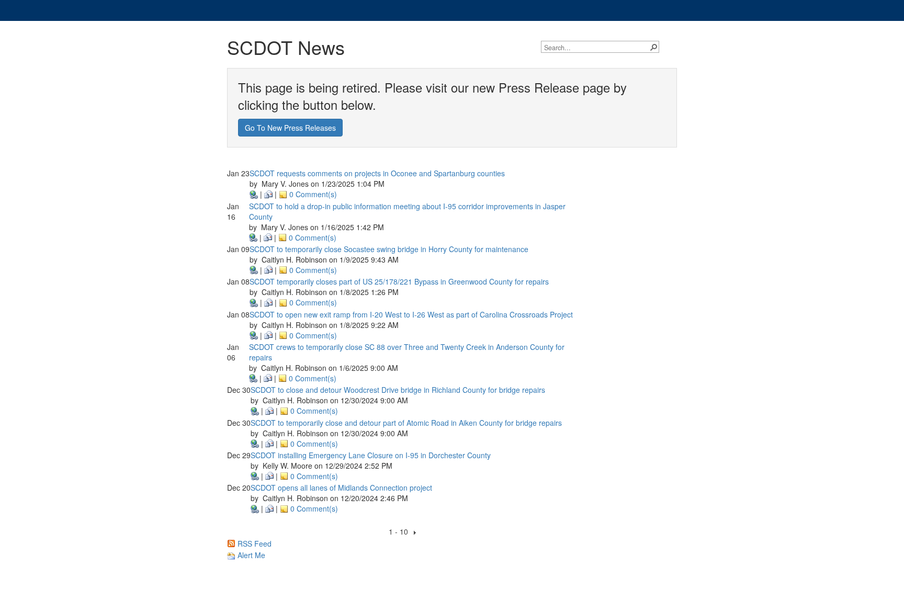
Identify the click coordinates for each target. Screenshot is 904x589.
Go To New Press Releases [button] (290, 127)
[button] (653, 46)
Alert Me (250, 555)
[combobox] (596, 47)
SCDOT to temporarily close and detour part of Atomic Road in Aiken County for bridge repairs (406, 422)
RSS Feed (253, 543)
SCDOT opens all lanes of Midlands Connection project (341, 487)
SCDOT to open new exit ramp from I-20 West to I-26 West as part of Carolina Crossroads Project (411, 314)
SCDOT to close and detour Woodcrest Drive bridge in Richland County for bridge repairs (398, 389)
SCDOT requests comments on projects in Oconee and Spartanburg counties (377, 173)
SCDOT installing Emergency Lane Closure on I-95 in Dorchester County (371, 455)
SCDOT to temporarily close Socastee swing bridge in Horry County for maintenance (389, 249)
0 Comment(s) (312, 194)
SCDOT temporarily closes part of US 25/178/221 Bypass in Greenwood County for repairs (399, 281)
